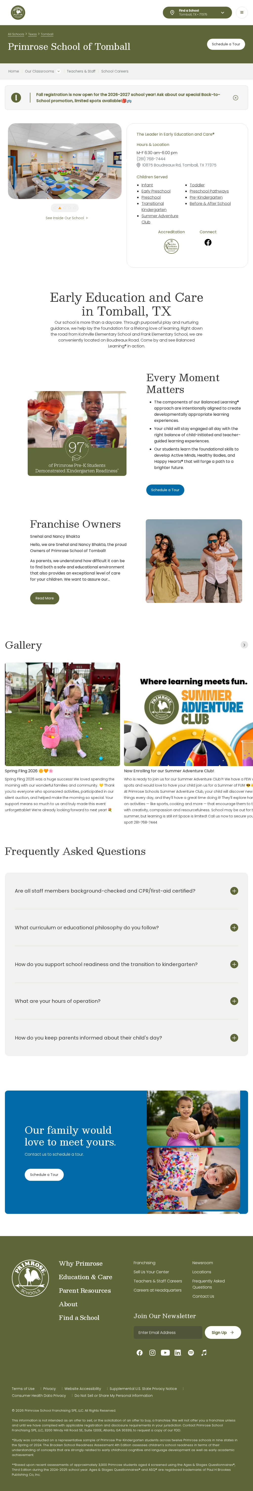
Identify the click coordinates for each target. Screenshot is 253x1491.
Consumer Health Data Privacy (39, 1395)
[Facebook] (208, 242)
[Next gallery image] (244, 644)
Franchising (144, 1263)
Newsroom (202, 1263)
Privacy (49, 1388)
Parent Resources (85, 1290)
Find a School (79, 1317)
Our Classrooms (39, 71)
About (68, 1304)
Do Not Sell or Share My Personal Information (114, 1395)
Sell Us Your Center (151, 1272)
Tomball (47, 34)
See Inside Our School (65, 218)
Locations (201, 1272)
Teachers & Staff (81, 71)
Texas (32, 34)
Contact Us (203, 1296)
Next (125, 161)
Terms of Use (23, 1388)
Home (13, 71)
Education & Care (85, 1277)
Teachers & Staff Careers (158, 1281)
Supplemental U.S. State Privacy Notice (143, 1388)
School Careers (114, 71)
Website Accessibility (82, 1388)
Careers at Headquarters (158, 1290)
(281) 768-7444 (151, 159)
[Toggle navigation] (242, 12)
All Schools (16, 34)
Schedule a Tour (226, 44)
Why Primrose (81, 1263)
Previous (4, 161)
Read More (45, 598)
